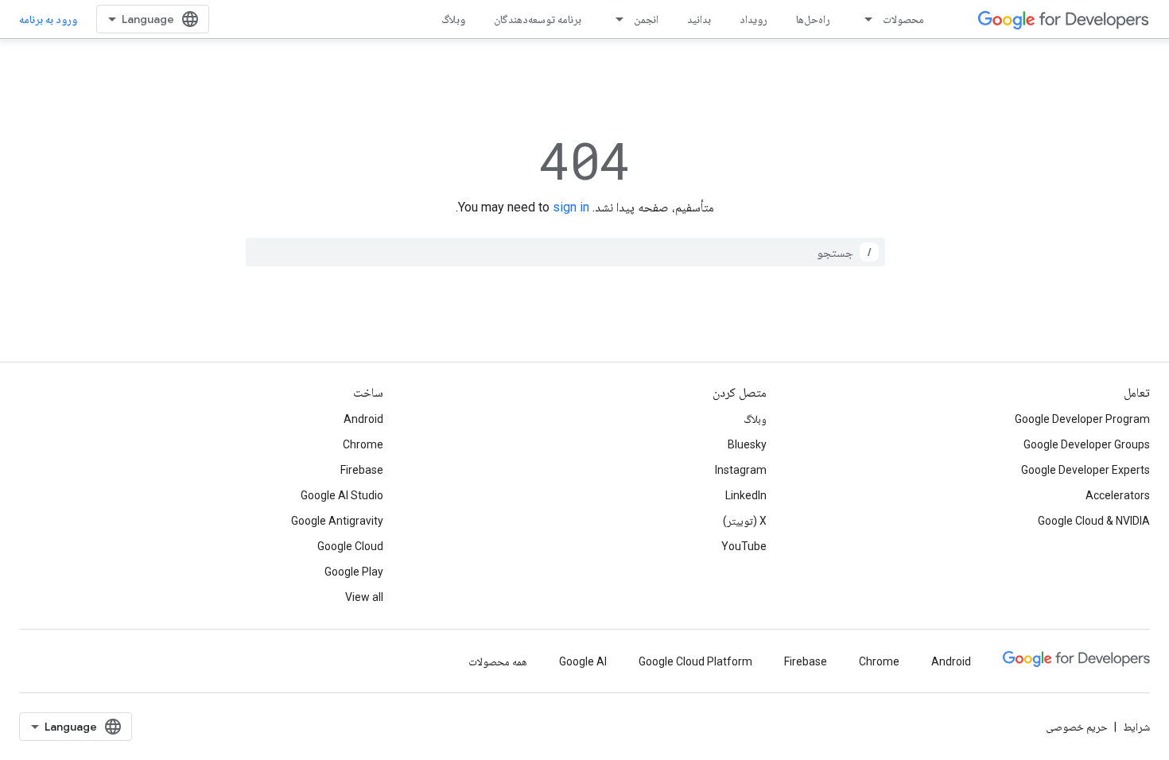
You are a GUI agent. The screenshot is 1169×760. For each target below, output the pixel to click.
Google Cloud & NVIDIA (1094, 520)
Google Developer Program (1082, 419)
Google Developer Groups (1086, 444)
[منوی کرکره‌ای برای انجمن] (615, 19)
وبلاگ (453, 19)
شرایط (1136, 726)
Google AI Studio (342, 495)
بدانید (699, 19)
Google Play (353, 571)
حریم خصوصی (1077, 726)
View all (364, 597)
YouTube (744, 546)
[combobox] (565, 252)
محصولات (903, 19)
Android (363, 419)
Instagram (741, 469)
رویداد (753, 19)
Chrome (363, 444)
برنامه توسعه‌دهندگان (537, 19)
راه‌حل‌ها (813, 19)
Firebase (361, 469)
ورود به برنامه (48, 19)
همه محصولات (497, 661)
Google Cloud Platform (695, 661)
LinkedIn (746, 495)
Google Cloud (350, 546)
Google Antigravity (337, 520)
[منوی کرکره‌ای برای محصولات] (864, 19)
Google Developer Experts (1085, 469)
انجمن (646, 19)
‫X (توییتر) (745, 520)
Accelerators (1118, 495)
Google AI (583, 661)
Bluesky (747, 444)
